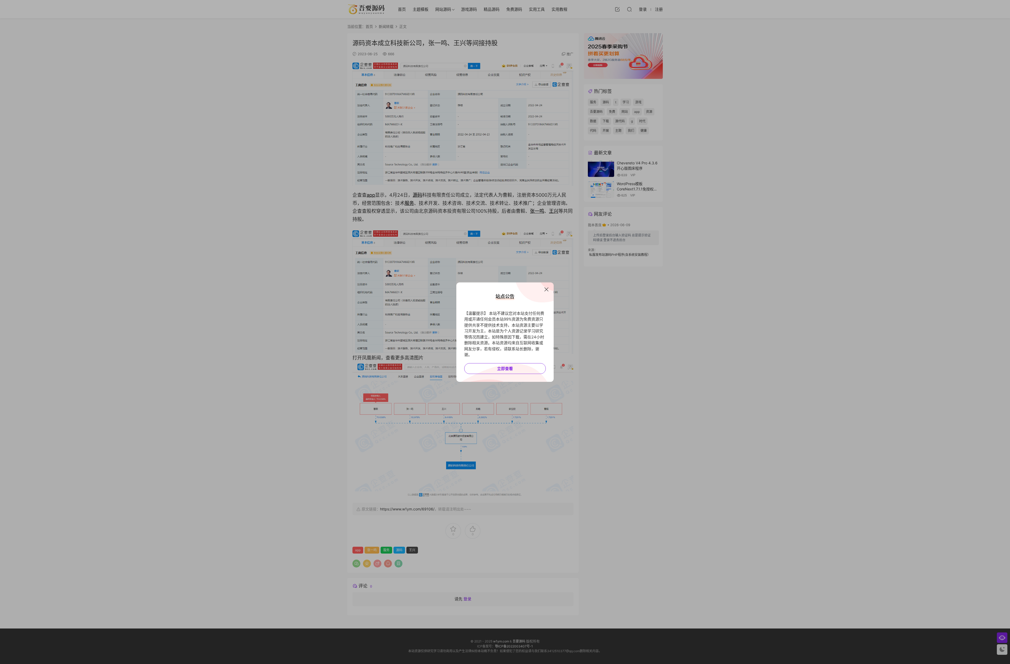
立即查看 (505, 368)
